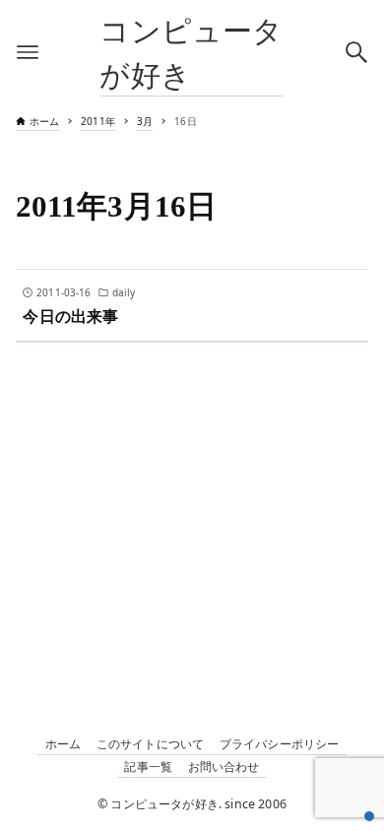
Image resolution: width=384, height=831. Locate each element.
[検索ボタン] (356, 52)
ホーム (63, 743)
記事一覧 (148, 766)
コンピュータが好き (191, 52)
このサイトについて (150, 743)
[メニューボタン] (27, 52)
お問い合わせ (224, 766)
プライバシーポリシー (280, 743)
